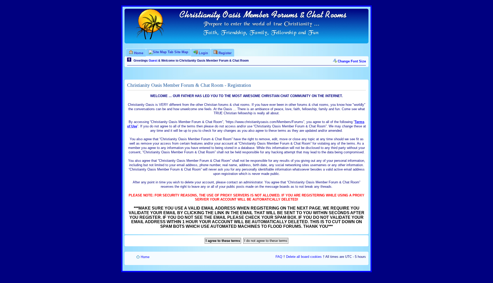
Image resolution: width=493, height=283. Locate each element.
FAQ (279, 257)
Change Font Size (352, 61)
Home (145, 257)
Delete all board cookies (304, 257)
